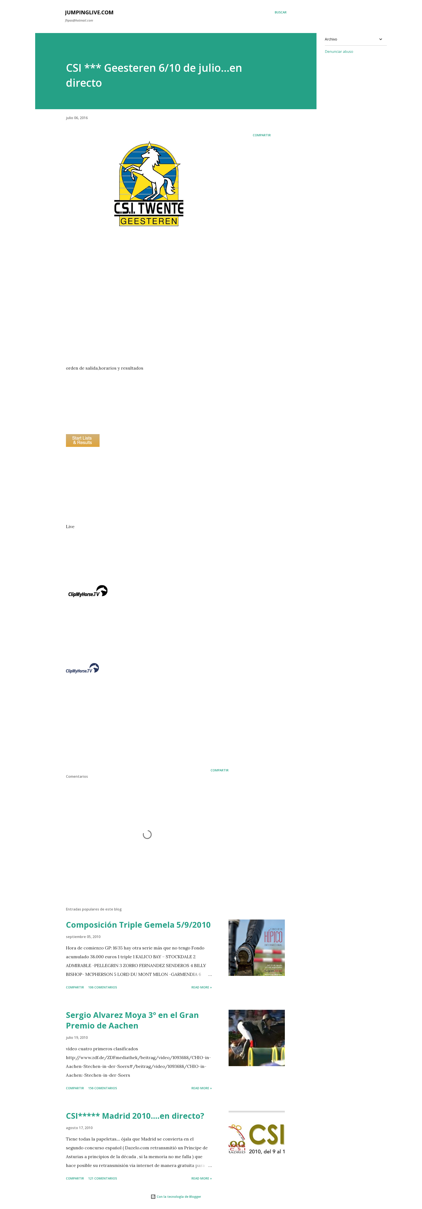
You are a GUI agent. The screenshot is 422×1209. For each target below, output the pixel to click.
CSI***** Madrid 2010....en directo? (135, 1115)
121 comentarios (102, 1178)
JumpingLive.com (89, 12)
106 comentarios (102, 987)
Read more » (201, 987)
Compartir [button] (262, 135)
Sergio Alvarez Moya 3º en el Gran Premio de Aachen (132, 1020)
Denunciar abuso (339, 51)
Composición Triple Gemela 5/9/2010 (138, 924)
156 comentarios (102, 1088)
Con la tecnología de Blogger (178, 1196)
